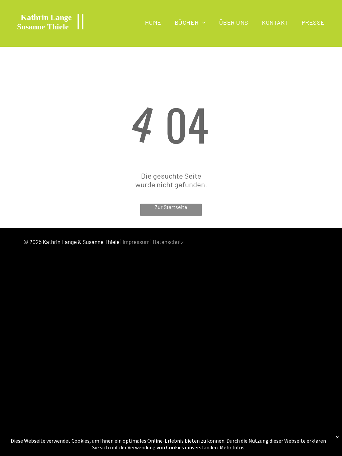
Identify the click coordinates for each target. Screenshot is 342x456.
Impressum (136, 241)
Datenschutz (168, 241)
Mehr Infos (232, 447)
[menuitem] (153, 22)
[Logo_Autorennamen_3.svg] (51, 39)
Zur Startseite (171, 207)
